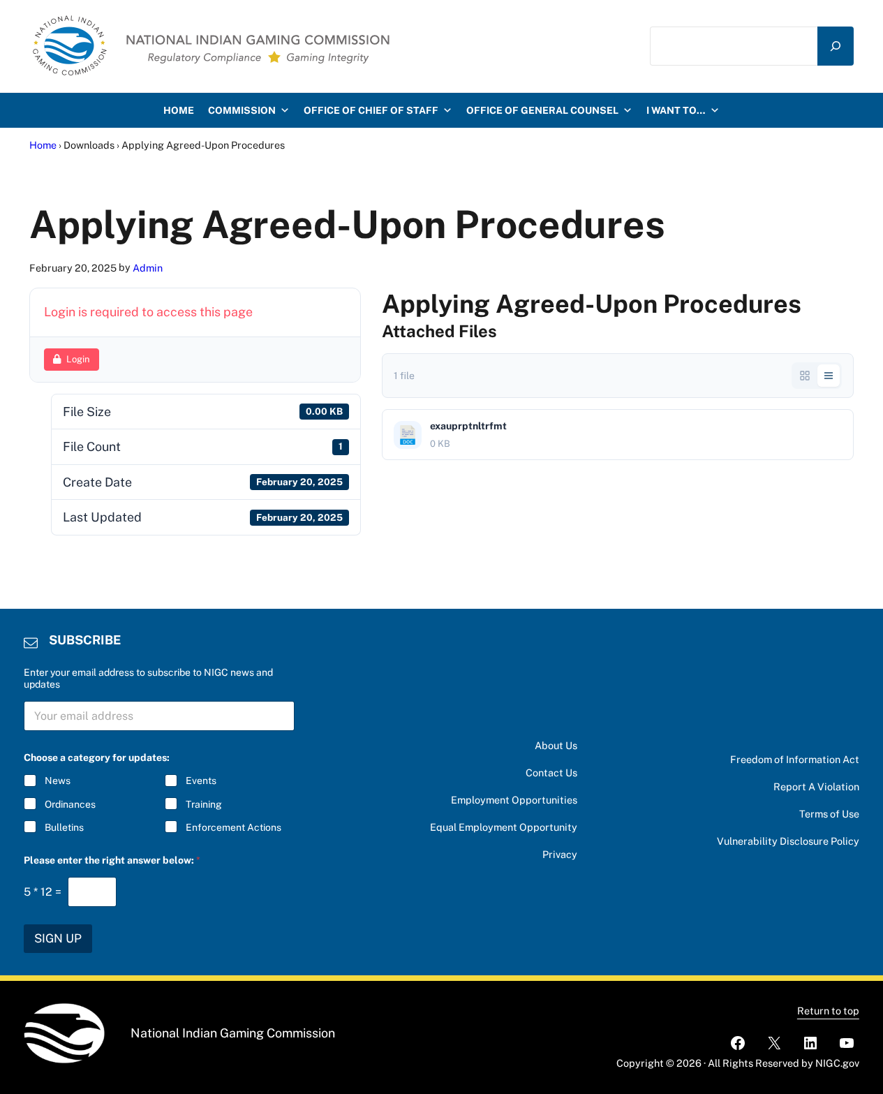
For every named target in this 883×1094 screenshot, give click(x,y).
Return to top (828, 1011)
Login (78, 359)
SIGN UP (58, 938)
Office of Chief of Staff (371, 110)
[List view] (828, 375)
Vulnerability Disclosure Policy (788, 841)
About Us (556, 745)
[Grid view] (805, 375)
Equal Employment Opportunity (503, 827)
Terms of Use (829, 814)
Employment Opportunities (514, 800)
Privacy (559, 854)
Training (204, 804)
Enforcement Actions (233, 827)
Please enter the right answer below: (112, 860)
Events (201, 780)
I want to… (676, 110)
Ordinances (70, 804)
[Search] (835, 46)
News (58, 780)
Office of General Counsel (542, 110)
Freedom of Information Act (794, 759)
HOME (178, 110)
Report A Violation (816, 786)
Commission (242, 110)
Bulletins (64, 827)
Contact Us (551, 772)
